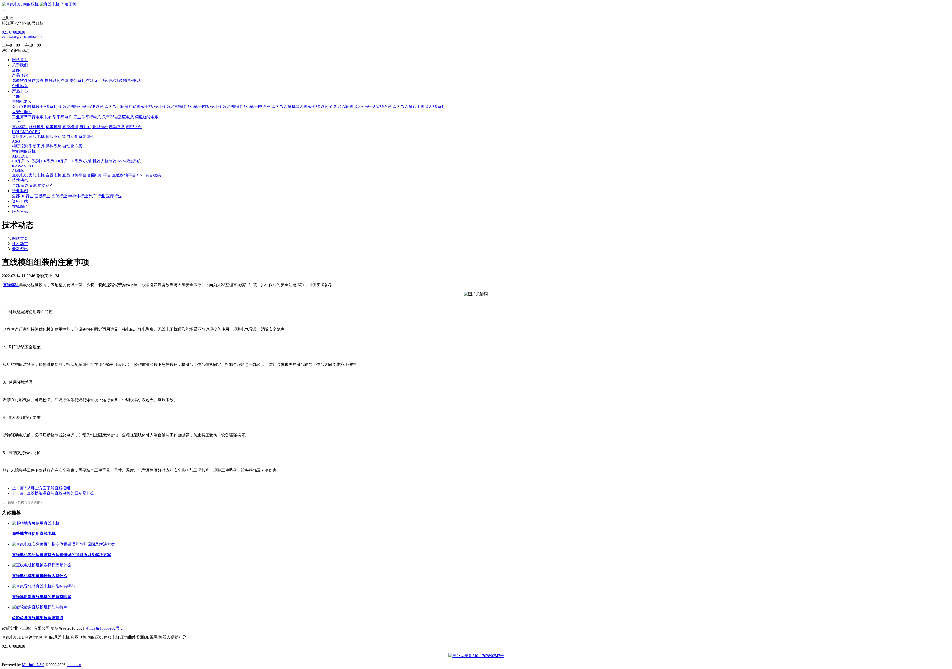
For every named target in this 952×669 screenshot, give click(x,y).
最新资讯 (20, 249)
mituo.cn (74, 665)
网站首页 (20, 60)
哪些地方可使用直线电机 (34, 533)
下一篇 (53, 493)
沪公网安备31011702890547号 (478, 656)
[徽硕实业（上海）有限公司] (476, 4)
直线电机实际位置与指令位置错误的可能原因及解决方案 (61, 555)
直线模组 (11, 285)
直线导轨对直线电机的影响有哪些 (41, 597)
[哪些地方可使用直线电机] (36, 523)
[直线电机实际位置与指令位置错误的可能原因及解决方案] (63, 544)
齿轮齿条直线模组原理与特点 (37, 618)
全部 (16, 70)
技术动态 (20, 244)
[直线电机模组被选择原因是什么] (41, 565)
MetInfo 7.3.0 (33, 665)
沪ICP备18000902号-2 (104, 628)
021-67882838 (13, 32)
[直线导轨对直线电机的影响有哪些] (43, 586)
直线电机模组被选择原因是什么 (39, 576)
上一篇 (41, 488)
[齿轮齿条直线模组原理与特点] (39, 607)
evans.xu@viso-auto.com (22, 37)
